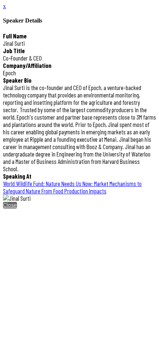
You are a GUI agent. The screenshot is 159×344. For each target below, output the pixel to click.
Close (10, 205)
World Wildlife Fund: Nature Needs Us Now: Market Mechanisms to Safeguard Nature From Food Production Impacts (72, 187)
